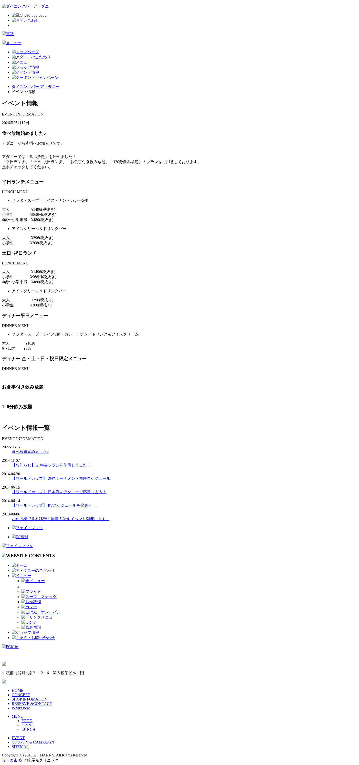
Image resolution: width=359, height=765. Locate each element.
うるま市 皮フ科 (16, 760)
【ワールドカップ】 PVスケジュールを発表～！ (54, 505)
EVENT (18, 738)
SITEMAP (20, 746)
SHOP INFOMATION (29, 699)
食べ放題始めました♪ (30, 452)
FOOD (26, 721)
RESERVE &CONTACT (32, 704)
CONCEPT (21, 695)
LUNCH (28, 729)
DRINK (27, 725)
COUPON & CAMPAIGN (33, 742)
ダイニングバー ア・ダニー (36, 86)
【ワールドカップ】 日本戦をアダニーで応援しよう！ (59, 492)
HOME (17, 690)
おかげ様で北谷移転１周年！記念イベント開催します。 (60, 519)
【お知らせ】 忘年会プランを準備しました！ (51, 465)
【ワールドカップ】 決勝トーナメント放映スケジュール (61, 478)
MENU (17, 716)
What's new (21, 708)
